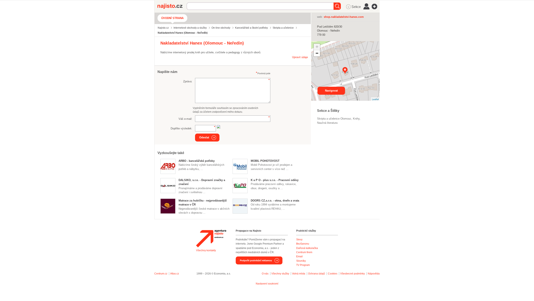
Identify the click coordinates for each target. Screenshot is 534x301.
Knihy (356, 118)
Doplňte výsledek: (181, 128)
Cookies (332, 273)
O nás (265, 273)
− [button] (317, 53)
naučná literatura (327, 122)
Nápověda (374, 273)
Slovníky (301, 260)
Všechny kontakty (206, 250)
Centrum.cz (160, 273)
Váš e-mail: (185, 118)
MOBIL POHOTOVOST (265, 160)
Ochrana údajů (316, 273)
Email (299, 256)
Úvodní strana (172, 18)
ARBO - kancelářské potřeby (197, 160)
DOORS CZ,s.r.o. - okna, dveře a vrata (275, 200)
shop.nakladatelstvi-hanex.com (344, 16)
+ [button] (317, 46)
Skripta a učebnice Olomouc (334, 118)
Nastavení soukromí (267, 283)
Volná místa (298, 273)
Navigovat (331, 90)
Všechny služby (280, 273)
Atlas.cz (174, 273)
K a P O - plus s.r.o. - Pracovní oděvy (274, 180)
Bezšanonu (302, 243)
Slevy (299, 239)
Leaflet (375, 99)
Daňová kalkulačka (307, 248)
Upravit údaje (300, 57)
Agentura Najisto (211, 238)
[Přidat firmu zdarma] (376, 6)
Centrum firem (304, 252)
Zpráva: (187, 81)
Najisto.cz (172, 6)
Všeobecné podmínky (352, 273)
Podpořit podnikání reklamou (256, 260)
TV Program (303, 265)
